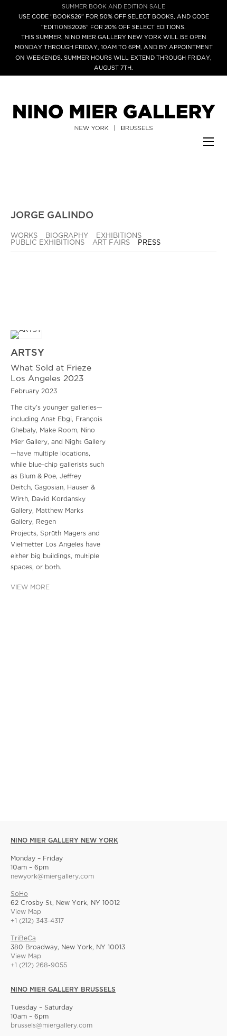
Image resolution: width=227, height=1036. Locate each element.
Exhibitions (118, 236)
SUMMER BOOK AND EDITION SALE (113, 7)
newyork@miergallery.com (52, 877)
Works (24, 236)
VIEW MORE (30, 587)
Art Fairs (111, 242)
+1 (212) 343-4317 (37, 921)
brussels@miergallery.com (51, 1026)
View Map (26, 912)
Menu (208, 146)
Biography (66, 236)
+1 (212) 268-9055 (39, 965)
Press (149, 242)
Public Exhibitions (47, 242)
